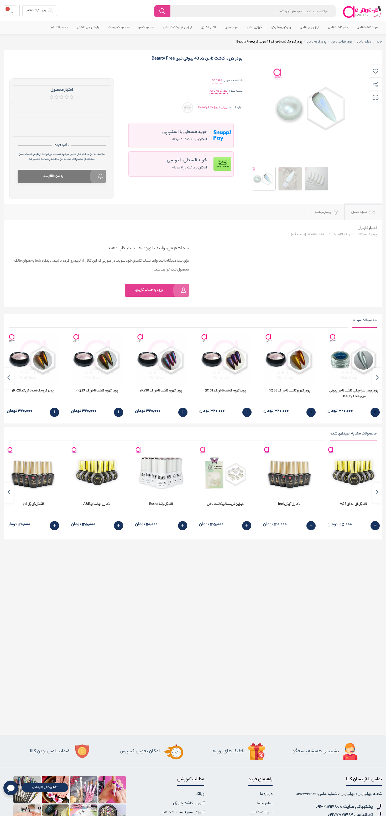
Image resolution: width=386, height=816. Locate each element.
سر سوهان (231, 27)
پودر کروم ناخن (219, 91)
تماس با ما (265, 804)
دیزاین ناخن (254, 27)
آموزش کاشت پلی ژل (188, 804)
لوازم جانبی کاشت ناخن (177, 27)
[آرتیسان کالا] (362, 11)
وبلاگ (200, 794)
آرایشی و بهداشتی (88, 27)
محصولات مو (146, 27)
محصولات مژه (59, 27)
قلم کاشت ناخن (338, 27)
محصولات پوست (118, 27)
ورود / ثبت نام (36, 10)
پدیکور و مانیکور (281, 27)
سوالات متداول (261, 813)
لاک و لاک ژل (208, 27)
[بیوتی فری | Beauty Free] (187, 107)
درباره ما (266, 794)
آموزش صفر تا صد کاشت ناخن (182, 813)
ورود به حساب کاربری (149, 290)
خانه (379, 42)
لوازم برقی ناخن (309, 27)
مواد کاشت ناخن (367, 27)
